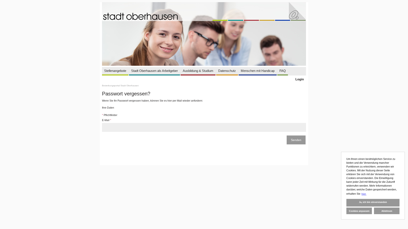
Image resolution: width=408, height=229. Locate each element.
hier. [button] (363, 194)
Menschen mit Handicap (258, 71)
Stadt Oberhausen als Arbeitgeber (154, 71)
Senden (296, 140)
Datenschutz (227, 71)
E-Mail (106, 120)
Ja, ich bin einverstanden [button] (373, 202)
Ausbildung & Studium (198, 71)
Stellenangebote (115, 71)
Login (299, 79)
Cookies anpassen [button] (359, 211)
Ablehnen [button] (386, 211)
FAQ (282, 71)
